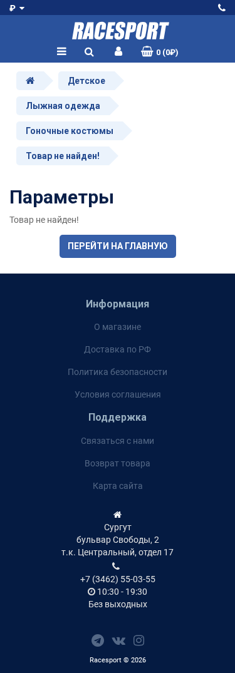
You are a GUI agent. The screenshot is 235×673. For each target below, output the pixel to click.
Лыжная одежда (63, 106)
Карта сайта (118, 486)
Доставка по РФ (117, 349)
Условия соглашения (118, 394)
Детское (86, 81)
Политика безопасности (117, 372)
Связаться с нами (117, 441)
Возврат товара (117, 463)
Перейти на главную (118, 246)
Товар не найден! (63, 156)
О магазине (117, 327)
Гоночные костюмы (69, 131)
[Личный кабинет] (118, 52)
